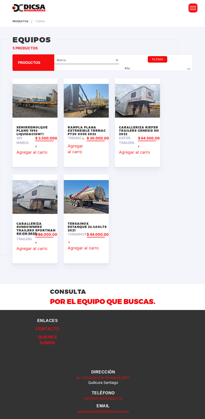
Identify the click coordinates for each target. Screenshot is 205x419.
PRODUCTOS (20, 21)
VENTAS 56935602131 (103, 398)
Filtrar (157, 59)
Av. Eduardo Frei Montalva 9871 (103, 377)
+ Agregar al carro (32, 149)
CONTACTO (48, 329)
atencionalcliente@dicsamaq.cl (103, 411)
